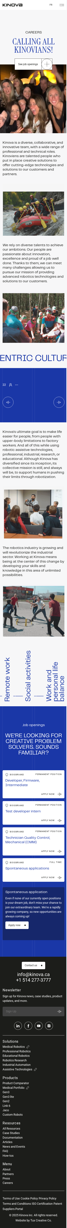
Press (6, 1178)
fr (51, 4)
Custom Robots (13, 1114)
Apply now (14, 925)
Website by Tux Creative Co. (33, 1220)
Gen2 (6, 1101)
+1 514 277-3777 (33, 980)
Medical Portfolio (13, 1087)
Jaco (6, 1110)
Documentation (13, 1137)
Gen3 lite (8, 1096)
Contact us (31, 965)
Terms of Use (11, 1198)
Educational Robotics (16, 1055)
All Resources (11, 1128)
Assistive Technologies (17, 1069)
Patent (58, 1203)
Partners (8, 1174)
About (6, 1169)
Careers (8, 1183)
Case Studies (11, 1133)
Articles (7, 1142)
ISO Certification (42, 1203)
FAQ (5, 1151)
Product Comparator (16, 1083)
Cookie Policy (29, 1198)
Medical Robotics (14, 1046)
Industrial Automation (17, 1064)
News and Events (14, 1146)
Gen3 (6, 1092)
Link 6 (6, 1105)
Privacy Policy (47, 1198)
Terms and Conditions (17, 1203)
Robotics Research (15, 1060)
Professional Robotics (17, 1051)
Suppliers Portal (13, 1209)
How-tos (8, 1155)
